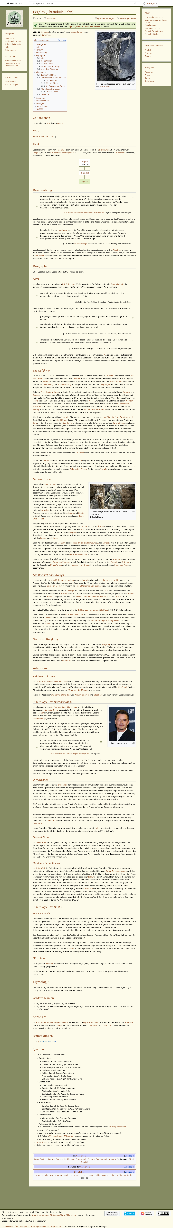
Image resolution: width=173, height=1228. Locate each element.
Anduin (46, 460)
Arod (83, 529)
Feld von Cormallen (74, 614)
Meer (106, 590)
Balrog (36, 409)
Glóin (119, 1175)
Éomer (101, 526)
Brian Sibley (41, 1142)
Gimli (121, 423)
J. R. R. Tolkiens (68, 284)
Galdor (98, 1175)
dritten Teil (40, 868)
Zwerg (116, 423)
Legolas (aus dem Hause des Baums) (84, 26)
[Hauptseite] (14, 18)
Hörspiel (49, 963)
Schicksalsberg (64, 384)
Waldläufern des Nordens (62, 580)
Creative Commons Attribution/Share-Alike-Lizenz (54, 1215)
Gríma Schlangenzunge (116, 871)
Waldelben (43, 136)
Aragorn (126, 392)
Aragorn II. (114, 1159)
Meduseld (63, 230)
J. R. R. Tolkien (68, 213)
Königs (43, 538)
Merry (71, 513)
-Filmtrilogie (63, 707)
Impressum (56, 1226)
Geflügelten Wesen (78, 469)
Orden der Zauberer (62, 562)
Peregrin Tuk (93, 1159)
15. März (118, 596)
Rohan (84, 526)
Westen (60, 123)
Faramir (40, 712)
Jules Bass (98, 694)
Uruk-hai (45, 510)
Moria (35, 400)
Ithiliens (48, 617)
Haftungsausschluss (40, 1226)
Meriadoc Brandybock (76, 1159)
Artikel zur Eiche (47, 1041)
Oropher (36, 152)
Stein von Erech (54, 586)
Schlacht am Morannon (88, 610)
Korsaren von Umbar (80, 565)
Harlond (50, 596)
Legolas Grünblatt (91, 1022)
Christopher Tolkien (117, 1126)
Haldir (97, 828)
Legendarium (77, 32)
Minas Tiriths (56, 565)
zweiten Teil (41, 842)
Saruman (116, 559)
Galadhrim (67, 423)
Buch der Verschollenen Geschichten (52, 1022)
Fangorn (72, 532)
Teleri (147, 78)
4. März (105, 542)
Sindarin (45, 32)
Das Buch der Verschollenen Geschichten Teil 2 (89, 213)
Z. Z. (81, 152)
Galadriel (79, 452)
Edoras (54, 538)
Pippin (81, 513)
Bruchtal (109, 375)
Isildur (91, 876)
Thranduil (60, 149)
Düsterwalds (104, 149)
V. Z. (49, 123)
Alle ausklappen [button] (11, 84)
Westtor (129, 400)
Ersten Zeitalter (118, 284)
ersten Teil (62, 784)
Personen (149, 72)
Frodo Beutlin (116, 381)
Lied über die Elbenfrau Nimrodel (118, 417)
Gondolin (129, 1022)
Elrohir (116, 580)
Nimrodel (65, 417)
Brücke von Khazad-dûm (95, 409)
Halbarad (84, 580)
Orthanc (125, 562)
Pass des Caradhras (50, 392)
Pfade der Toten (121, 565)
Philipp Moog (39, 718)
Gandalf (84, 1162)
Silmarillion (106, 1025)
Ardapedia (14, 3)
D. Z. (48, 375)
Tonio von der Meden (78, 690)
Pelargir (70, 590)
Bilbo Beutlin (50, 1175)
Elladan (105, 580)
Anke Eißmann (105, 87)
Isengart (61, 542)
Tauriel (71, 948)
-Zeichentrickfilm (51, 681)
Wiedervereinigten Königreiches (105, 620)
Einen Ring (48, 384)
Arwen (47, 623)
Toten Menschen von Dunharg (89, 586)
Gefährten (46, 35)
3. (98, 542)
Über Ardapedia (22, 1226)
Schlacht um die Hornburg (84, 542)
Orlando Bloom (51, 710)
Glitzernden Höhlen (78, 554)
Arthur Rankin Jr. (82, 694)
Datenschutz (7, 1226)
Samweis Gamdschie (57, 1159)
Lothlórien (61, 420)
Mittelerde (67, 660)
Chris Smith (54, 754)
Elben (35, 136)
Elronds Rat (79, 1172)
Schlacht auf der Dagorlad (62, 152)
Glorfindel (122, 687)
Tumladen (93, 1025)
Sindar (52, 136)
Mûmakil (89, 888)
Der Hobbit (39, 255)
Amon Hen (50, 484)
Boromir (36, 395)
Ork (80, 460)
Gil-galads (119, 152)
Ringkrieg (106, 644)
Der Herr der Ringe (80, 243)
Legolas (84, 181)
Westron (117, 250)
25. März (104, 610)
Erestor (90, 1175)
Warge (92, 400)
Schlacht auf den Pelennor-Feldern (91, 596)
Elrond (46, 381)
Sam (35, 423)
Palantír (114, 562)
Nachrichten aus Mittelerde (61, 1136)
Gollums (76, 378)
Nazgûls (103, 469)
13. (109, 596)
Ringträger (105, 384)
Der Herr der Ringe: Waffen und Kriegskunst (74, 754)
